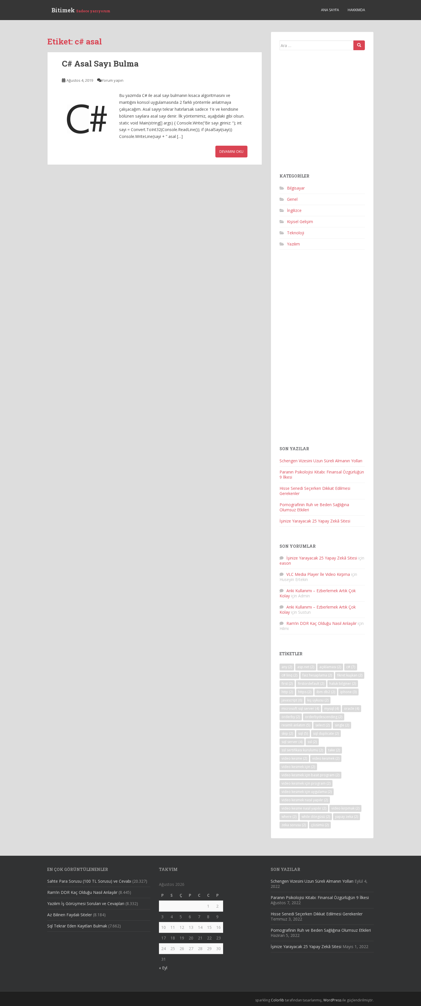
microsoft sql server (300, 708)
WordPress (332, 1000)
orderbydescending (323, 716)
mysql (331, 708)
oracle (351, 708)
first (287, 683)
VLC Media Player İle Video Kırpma (318, 574)
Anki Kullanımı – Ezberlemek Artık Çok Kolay (318, 593)
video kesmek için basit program (310, 775)
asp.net (305, 666)
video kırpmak (345, 808)
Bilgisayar (296, 188)
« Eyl (163, 967)
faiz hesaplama (317, 675)
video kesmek (325, 758)
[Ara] (359, 45)
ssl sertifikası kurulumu (302, 750)
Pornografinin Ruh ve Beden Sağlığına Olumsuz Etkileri (314, 507)
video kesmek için (298, 766)
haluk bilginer (342, 683)
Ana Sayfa (330, 9)
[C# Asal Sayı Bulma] (87, 118)
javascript (292, 700)
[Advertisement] (322, 114)
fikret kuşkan (349, 675)
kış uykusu (317, 700)
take (334, 750)
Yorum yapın (112, 80)
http (287, 691)
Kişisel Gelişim (300, 221)
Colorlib (277, 1000)
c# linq (289, 675)
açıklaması (330, 666)
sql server (292, 741)
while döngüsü (316, 816)
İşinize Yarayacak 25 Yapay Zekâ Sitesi (315, 521)
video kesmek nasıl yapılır (305, 800)
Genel (292, 199)
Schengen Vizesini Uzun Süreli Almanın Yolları (321, 460)
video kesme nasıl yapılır (304, 808)
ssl (312, 741)
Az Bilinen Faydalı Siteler (69, 914)
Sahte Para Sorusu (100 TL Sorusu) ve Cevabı (89, 881)
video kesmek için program (306, 783)
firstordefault (311, 683)
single (342, 725)
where (289, 816)
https (304, 691)
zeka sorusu (294, 824)
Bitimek (81, 10)
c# (350, 666)
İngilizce (294, 210)
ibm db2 (325, 691)
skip (287, 733)
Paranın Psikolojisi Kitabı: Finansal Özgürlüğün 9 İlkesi (322, 474)
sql (303, 733)
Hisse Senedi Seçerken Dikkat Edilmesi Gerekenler (315, 491)
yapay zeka (346, 816)
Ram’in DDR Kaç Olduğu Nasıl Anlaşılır (321, 623)
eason (285, 563)
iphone (348, 691)
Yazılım (293, 244)
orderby (291, 716)
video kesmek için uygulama (307, 791)
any (287, 666)
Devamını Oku (231, 151)
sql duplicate (326, 733)
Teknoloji (295, 232)
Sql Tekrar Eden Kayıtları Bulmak (77, 926)
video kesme (294, 758)
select (322, 725)
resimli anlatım (296, 725)
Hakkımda (356, 9)
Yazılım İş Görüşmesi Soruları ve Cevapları (85, 903)
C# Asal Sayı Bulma (100, 63)
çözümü (320, 824)
